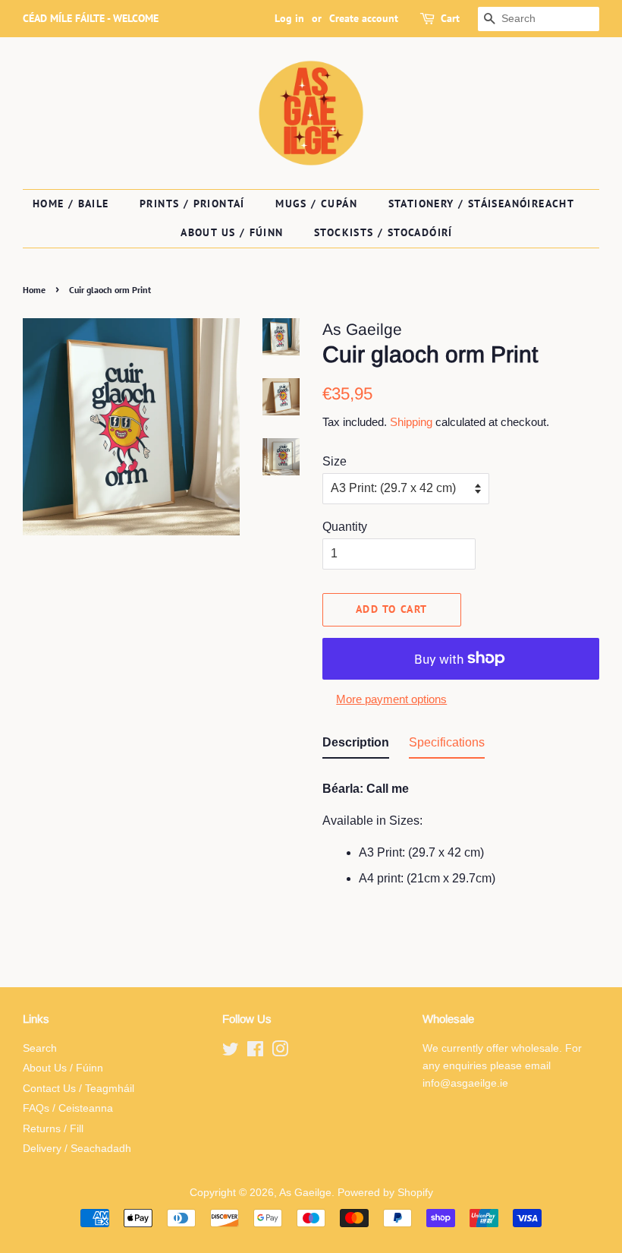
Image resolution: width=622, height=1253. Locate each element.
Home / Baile (71, 203)
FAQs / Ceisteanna (68, 1108)
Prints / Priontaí (192, 203)
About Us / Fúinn (232, 232)
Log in (289, 18)
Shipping (411, 421)
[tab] (355, 745)
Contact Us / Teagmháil (78, 1088)
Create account (363, 18)
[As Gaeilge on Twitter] (230, 1052)
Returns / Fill (53, 1129)
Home (34, 289)
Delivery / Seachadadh (77, 1148)
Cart (450, 18)
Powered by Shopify (385, 1192)
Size (334, 461)
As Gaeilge (305, 1192)
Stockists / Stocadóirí (383, 232)
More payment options (391, 699)
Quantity (344, 526)
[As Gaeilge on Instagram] (280, 1052)
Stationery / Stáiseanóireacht (481, 203)
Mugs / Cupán (316, 203)
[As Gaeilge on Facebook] (255, 1052)
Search (40, 1048)
